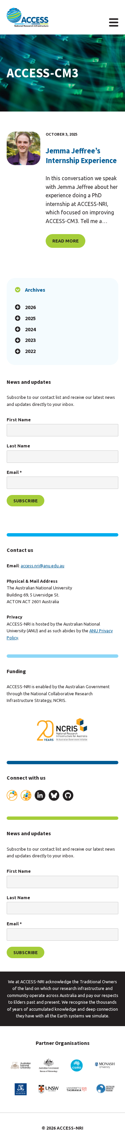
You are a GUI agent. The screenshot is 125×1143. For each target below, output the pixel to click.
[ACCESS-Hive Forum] (12, 795)
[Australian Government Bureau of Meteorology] (49, 1065)
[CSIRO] (77, 1065)
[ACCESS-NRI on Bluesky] (54, 796)
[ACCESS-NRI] (27, 17)
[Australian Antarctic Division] (105, 1089)
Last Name (18, 445)
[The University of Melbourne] (21, 1089)
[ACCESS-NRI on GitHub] (68, 796)
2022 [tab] (30, 351)
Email (14, 472)
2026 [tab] (30, 307)
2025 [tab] (30, 318)
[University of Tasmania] (77, 1089)
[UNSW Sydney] (49, 1089)
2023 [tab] (30, 340)
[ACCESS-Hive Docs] (26, 795)
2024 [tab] (30, 329)
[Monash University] (105, 1065)
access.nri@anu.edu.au (42, 565)
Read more (65, 240)
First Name (19, 419)
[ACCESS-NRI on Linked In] (40, 796)
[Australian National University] (21, 1065)
